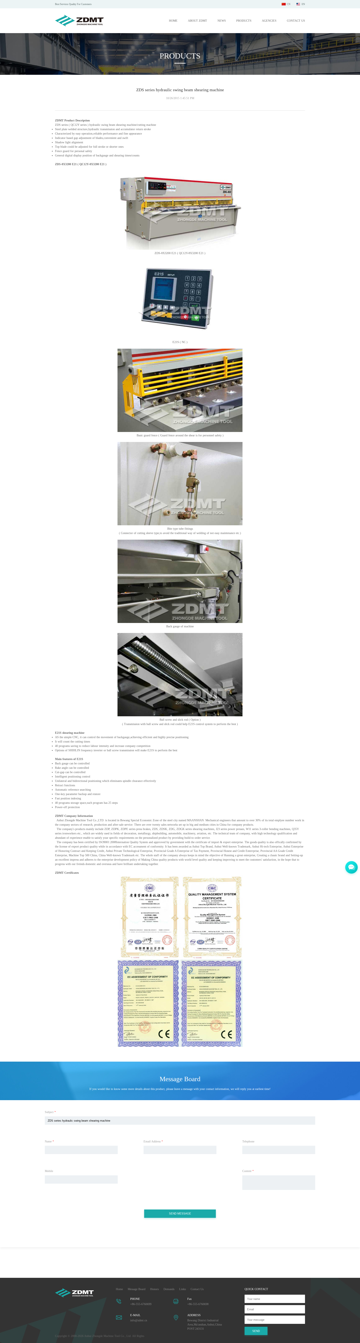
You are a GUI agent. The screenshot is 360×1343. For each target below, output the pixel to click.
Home (119, 1289)
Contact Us (197, 1289)
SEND (256, 1331)
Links (182, 1289)
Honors (154, 1289)
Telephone (248, 1141)
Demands (169, 1289)
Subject (50, 1112)
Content (248, 1171)
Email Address (153, 1141)
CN (288, 4)
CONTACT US (296, 20)
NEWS (222, 20)
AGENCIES (269, 20)
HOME (173, 20)
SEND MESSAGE (180, 1213)
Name (49, 1141)
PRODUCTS (243, 20)
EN (303, 4)
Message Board (136, 1289)
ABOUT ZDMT (197, 20)
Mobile (49, 1171)
